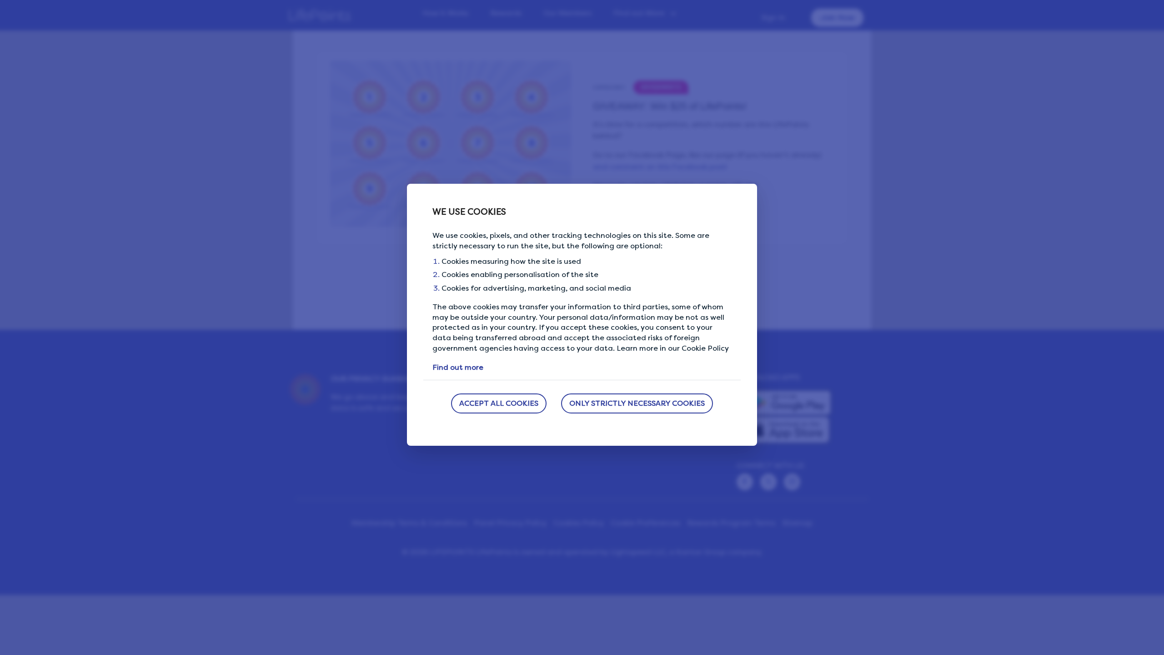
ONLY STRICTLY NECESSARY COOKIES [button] (637, 403)
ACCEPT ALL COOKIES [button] (498, 403)
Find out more (457, 367)
